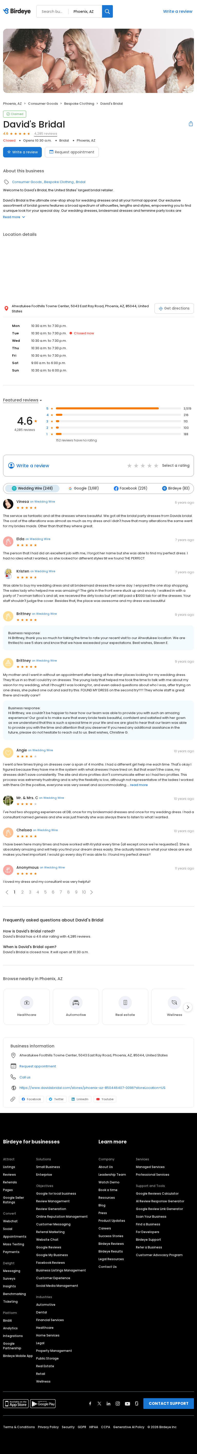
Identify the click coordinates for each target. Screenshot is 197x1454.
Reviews (9, 1174)
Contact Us (107, 1267)
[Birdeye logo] (18, 11)
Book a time (107, 1190)
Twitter (59, 1099)
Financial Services (50, 1320)
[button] (91, 892)
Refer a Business (149, 1247)
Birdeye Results (110, 1251)
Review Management (53, 1201)
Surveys (9, 1278)
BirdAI (7, 1320)
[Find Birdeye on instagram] (118, 1403)
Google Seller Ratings (13, 1199)
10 (84, 892)
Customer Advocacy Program (159, 1255)
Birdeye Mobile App (18, 1356)
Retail (40, 1374)
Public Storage (47, 1358)
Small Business (48, 1167)
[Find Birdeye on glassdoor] (136, 1403)
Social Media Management (57, 1285)
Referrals (10, 1182)
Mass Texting (13, 1244)
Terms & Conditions (19, 1427)
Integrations (13, 1336)
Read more (11, 217)
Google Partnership (12, 1345)
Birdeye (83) (179, 488)
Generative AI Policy (128, 1427)
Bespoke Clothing (79, 103)
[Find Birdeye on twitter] (99, 1403)
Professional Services (152, 1174)
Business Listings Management (61, 1270)
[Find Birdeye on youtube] (127, 1403)
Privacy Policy (48, 1427)
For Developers (147, 1232)
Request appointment (74, 152)
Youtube (107, 1099)
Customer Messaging (53, 1224)
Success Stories (110, 1236)
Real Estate (45, 1366)
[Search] (107, 11)
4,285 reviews (45, 133)
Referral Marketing (50, 1232)
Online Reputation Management (62, 1216)
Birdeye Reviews (111, 1243)
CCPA (105, 1427)
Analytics (10, 1328)
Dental (41, 1312)
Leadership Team (112, 1174)
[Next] (187, 1007)
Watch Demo (109, 1182)
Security (68, 1427)
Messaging (11, 1271)
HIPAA (93, 1427)
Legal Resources (111, 1259)
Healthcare (45, 1327)
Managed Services (150, 1167)
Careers (104, 1228)
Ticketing (10, 1301)
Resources (106, 1197)
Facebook (34, 1099)
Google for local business (56, 1193)
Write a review (177, 11)
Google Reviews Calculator (157, 1193)
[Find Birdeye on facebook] (90, 1403)
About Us (105, 1167)
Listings (9, 1167)
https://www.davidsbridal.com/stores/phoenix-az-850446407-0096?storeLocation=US (92, 1087)
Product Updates (111, 1220)
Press (102, 1213)
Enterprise (44, 1174)
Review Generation (51, 1209)
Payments (11, 1252)
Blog (101, 1205)
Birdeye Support (148, 1239)
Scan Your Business (151, 1216)
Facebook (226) (133, 488)
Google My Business (52, 1255)
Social (7, 1229)
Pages (8, 1190)
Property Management (54, 1351)
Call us (25, 1077)
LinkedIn (82, 1099)
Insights (9, 1286)
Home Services (48, 1335)
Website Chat (47, 1239)
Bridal (64, 140)
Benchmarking (14, 1294)
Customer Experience (53, 1278)
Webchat (10, 1221)
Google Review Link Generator (159, 1209)
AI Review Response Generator (160, 1201)
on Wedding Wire (42, 502)
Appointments (14, 1236)
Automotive (45, 1304)
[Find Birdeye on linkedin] (108, 1403)
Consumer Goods (43, 103)
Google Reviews (48, 1247)
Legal (40, 1343)
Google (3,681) (86, 488)
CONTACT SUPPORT (169, 1403)
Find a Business (148, 1224)
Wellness (43, 1381)
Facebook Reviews (50, 1262)
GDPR (82, 1427)
